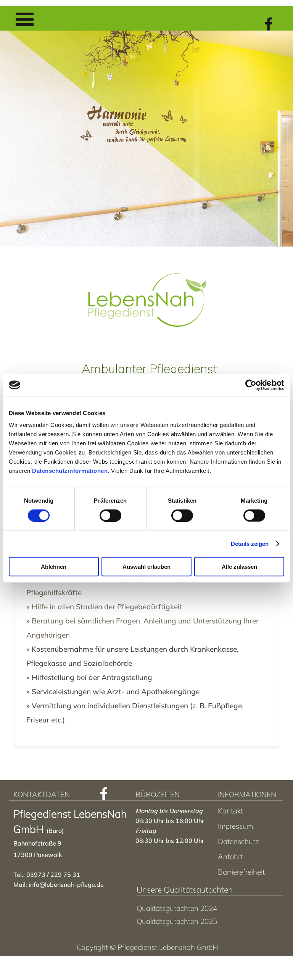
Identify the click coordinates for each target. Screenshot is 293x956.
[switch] (110, 515)
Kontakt (230, 810)
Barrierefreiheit (241, 871)
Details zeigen (250, 543)
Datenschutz (238, 841)
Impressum (235, 826)
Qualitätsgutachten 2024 (177, 908)
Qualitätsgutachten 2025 (177, 921)
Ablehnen (53, 566)
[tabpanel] (147, 644)
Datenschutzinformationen (70, 470)
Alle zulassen (239, 566)
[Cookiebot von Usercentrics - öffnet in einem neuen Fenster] (250, 385)
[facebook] (268, 24)
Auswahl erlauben (146, 566)
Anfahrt (230, 856)
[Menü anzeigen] (24, 19)
